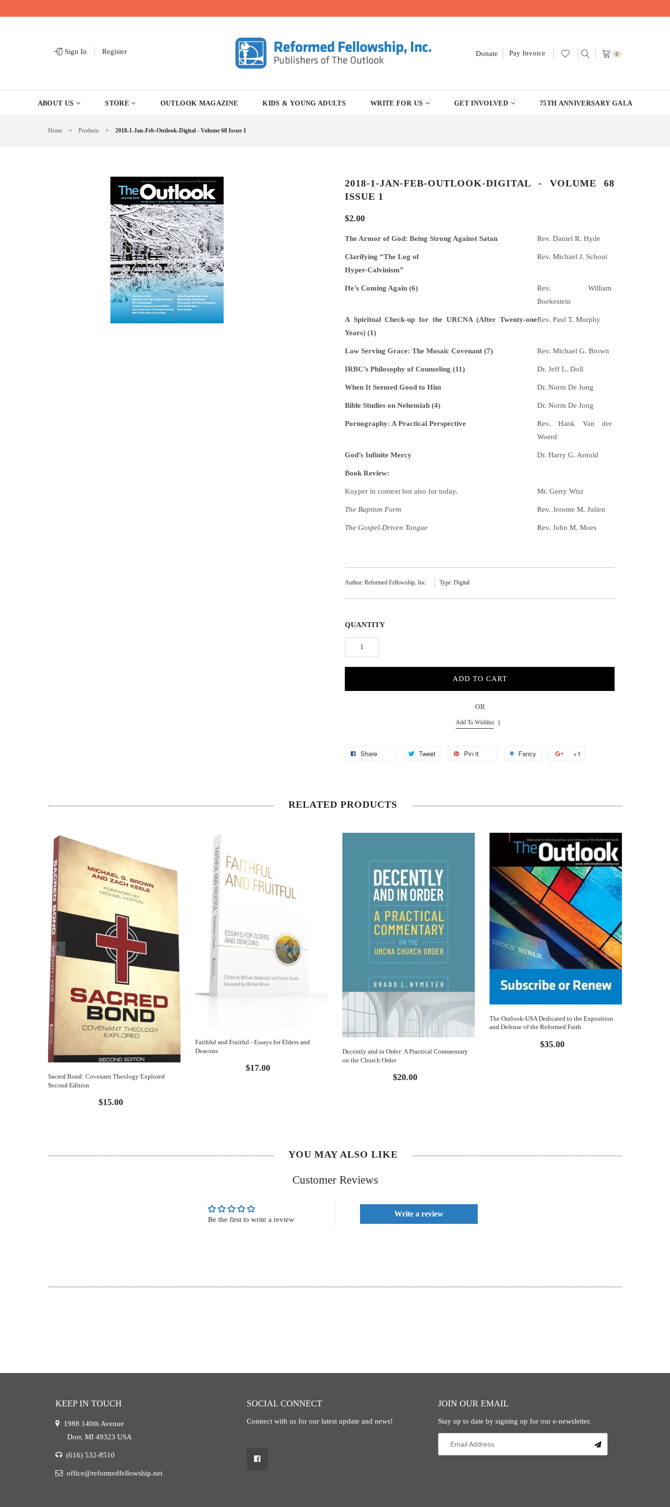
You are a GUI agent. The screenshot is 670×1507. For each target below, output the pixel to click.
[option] (114, 961)
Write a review (418, 1214)
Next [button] (612, 949)
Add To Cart (480, 679)
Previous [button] (58, 949)
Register (114, 51)
